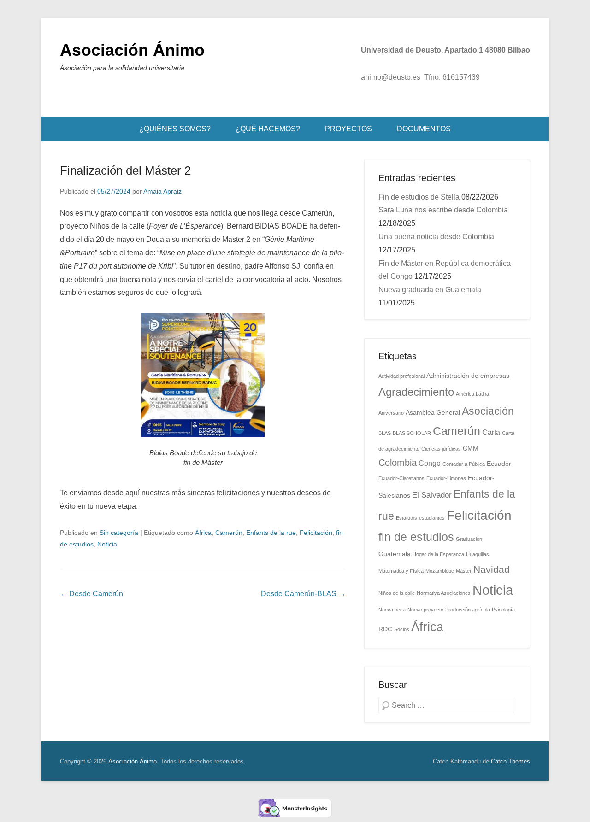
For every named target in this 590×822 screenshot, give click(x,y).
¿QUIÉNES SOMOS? (175, 129)
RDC (385, 629)
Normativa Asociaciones (444, 593)
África (203, 532)
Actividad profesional (401, 376)
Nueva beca (392, 609)
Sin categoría (119, 532)
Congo (430, 463)
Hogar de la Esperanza (438, 554)
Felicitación (316, 532)
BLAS (384, 433)
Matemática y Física (401, 571)
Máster (464, 571)
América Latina (472, 394)
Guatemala (394, 554)
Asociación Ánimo (132, 50)
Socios (401, 629)
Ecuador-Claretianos (401, 478)
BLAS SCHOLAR (412, 433)
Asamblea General (433, 412)
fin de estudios (416, 537)
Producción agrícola (467, 609)
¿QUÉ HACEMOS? (268, 129)
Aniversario (391, 413)
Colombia (397, 463)
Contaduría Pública (463, 464)
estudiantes (432, 518)
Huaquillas (477, 554)
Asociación (488, 411)
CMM (470, 448)
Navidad (491, 569)
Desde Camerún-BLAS (303, 594)
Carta (491, 432)
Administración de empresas (467, 375)
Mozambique (439, 571)
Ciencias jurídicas (441, 449)
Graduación (469, 539)
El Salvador (432, 494)
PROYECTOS (348, 129)
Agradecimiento (416, 392)
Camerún (228, 532)
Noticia (107, 544)
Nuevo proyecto (425, 609)
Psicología (503, 609)
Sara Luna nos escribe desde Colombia (443, 210)
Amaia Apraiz (162, 191)
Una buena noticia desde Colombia (436, 237)
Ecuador (499, 463)
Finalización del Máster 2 (125, 170)
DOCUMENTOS (424, 129)
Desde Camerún (91, 594)
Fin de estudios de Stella (419, 197)
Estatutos (406, 518)
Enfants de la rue (271, 532)
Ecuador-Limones (446, 478)
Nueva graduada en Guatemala (429, 290)
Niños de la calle (396, 593)
